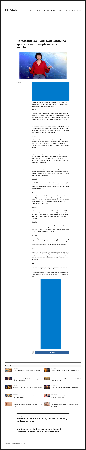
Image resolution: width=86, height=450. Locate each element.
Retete (79, 10)
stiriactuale (19, 82)
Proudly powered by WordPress (18, 443)
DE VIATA (53, 10)
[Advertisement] (43, 29)
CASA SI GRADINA (70, 10)
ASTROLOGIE (37, 10)
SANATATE (61, 10)
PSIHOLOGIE (46, 10)
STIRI (30, 10)
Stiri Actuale (11, 10)
